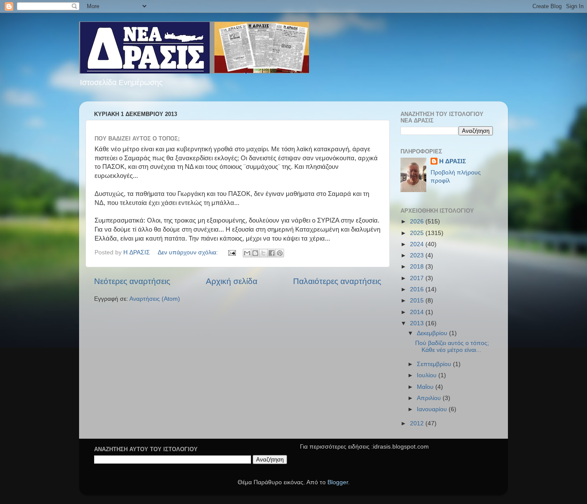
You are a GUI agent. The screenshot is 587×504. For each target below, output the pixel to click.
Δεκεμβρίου (433, 333)
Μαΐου (426, 387)
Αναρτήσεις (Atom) (154, 299)
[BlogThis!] (255, 253)
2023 (417, 255)
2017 (417, 278)
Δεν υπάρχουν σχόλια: (189, 252)
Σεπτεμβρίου (435, 364)
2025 (417, 233)
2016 (417, 289)
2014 (417, 312)
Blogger (337, 482)
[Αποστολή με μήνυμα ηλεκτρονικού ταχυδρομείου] (247, 253)
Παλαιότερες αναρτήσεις (337, 281)
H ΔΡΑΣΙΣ (452, 161)
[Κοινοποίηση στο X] (263, 253)
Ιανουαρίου (433, 409)
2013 (417, 323)
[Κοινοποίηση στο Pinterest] (279, 253)
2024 (417, 244)
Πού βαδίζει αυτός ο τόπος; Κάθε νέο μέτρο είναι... (452, 346)
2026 (417, 221)
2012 (417, 423)
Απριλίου (430, 398)
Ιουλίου (427, 375)
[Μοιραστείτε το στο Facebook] (271, 253)
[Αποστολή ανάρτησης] (231, 252)
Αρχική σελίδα (231, 281)
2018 (417, 266)
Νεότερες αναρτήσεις (132, 281)
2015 (417, 300)
